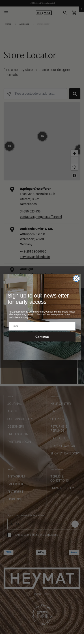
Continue (42, 336)
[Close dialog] (76, 279)
